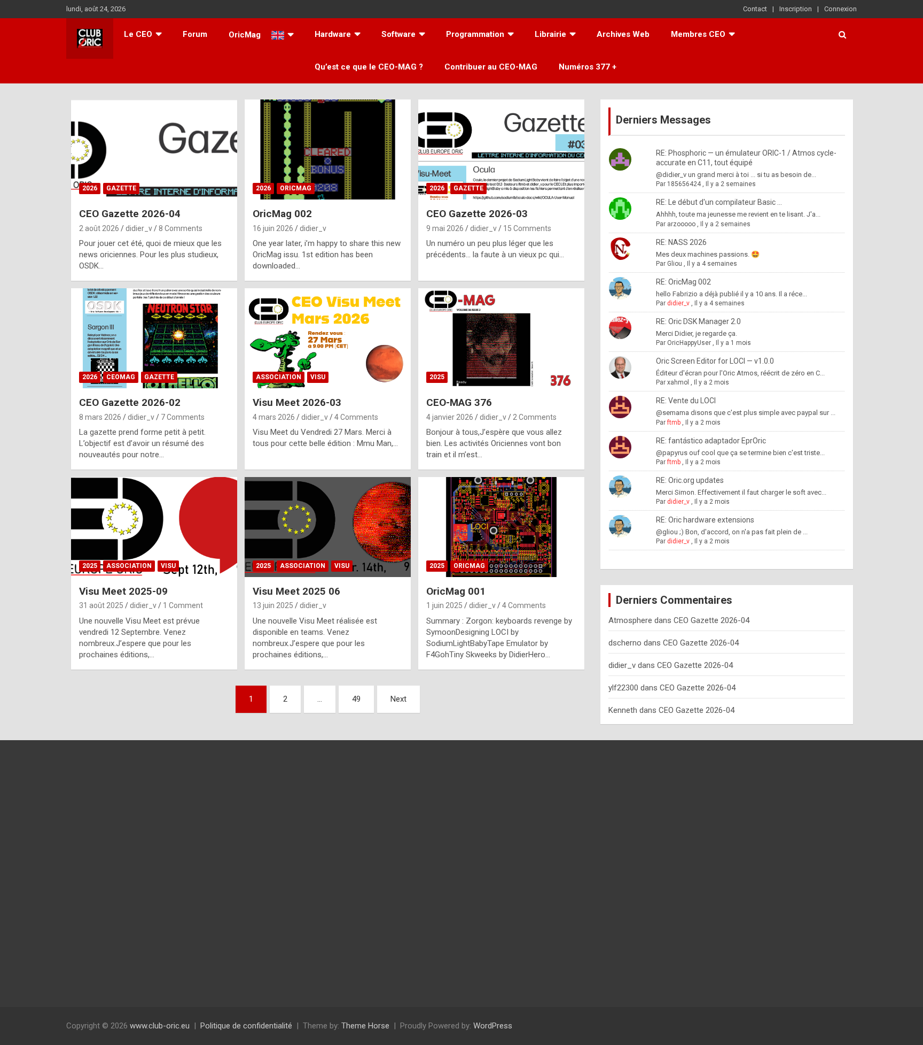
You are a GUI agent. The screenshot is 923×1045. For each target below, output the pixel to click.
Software (398, 34)
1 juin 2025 (444, 605)
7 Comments (183, 417)
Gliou (674, 263)
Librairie (550, 34)
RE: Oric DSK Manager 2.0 (698, 321)
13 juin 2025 (273, 605)
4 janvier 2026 (449, 417)
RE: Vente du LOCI (686, 400)
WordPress (492, 1026)
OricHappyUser (689, 343)
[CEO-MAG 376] (501, 338)
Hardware (333, 34)
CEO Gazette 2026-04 (130, 214)
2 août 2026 (99, 228)
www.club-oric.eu (160, 1026)
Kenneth (622, 710)
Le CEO (138, 34)
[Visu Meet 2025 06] (327, 527)
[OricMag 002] (327, 149)
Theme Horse (365, 1026)
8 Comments (180, 228)
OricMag (295, 188)
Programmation (475, 34)
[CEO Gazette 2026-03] (501, 149)
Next (398, 699)
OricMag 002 (282, 214)
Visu (317, 377)
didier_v (139, 228)
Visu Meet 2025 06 (296, 591)
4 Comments (356, 417)
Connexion (840, 9)
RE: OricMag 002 (683, 282)
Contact (755, 9)
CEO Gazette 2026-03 (477, 214)
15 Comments (527, 228)
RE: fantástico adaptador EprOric (711, 440)
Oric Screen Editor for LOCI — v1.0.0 (715, 361)
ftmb (673, 422)
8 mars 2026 (100, 417)
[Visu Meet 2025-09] (154, 527)
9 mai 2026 (445, 228)
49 (356, 699)
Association (278, 377)
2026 (89, 188)
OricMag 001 (456, 591)
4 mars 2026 (274, 417)
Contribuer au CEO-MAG (490, 67)
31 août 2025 (101, 605)
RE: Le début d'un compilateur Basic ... (719, 202)
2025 (436, 377)
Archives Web (623, 34)
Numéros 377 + (587, 67)
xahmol (678, 382)
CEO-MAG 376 (459, 402)
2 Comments (535, 417)
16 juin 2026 (273, 228)
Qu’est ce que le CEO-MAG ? (369, 67)
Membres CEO (698, 34)
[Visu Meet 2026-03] (327, 338)
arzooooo (681, 224)
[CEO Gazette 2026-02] (154, 338)
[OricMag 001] (501, 527)
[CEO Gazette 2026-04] (154, 149)
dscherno (625, 643)
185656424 (684, 184)
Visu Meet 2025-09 (123, 591)
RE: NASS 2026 (681, 242)
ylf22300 (623, 688)
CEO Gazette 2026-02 (130, 402)
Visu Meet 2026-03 (297, 402)
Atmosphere (630, 620)
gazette (121, 188)
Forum (195, 34)
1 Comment (183, 605)
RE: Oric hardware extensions (705, 520)
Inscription (795, 9)
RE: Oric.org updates (690, 480)
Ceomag (120, 377)
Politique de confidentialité (246, 1026)
